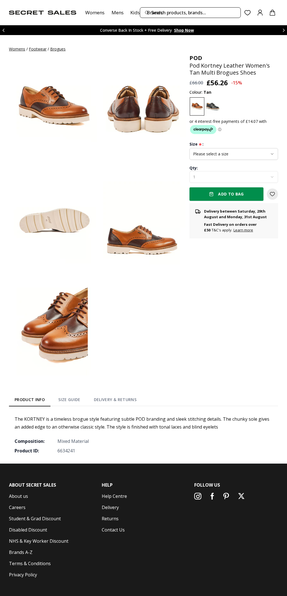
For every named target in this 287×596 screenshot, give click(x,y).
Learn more (243, 230)
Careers (17, 507)
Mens (118, 12)
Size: (196, 144)
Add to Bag (231, 194)
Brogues (58, 49)
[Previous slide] (3, 30)
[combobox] (190, 12)
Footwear (38, 49)
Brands (155, 12)
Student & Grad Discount (35, 519)
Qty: (193, 168)
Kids (135, 12)
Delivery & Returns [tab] (115, 399)
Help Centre (114, 496)
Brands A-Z (21, 552)
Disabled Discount (28, 530)
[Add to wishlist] (272, 194)
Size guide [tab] (69, 399)
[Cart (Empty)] (272, 12)
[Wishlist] (247, 13)
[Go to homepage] (42, 12)
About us (18, 496)
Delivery (110, 507)
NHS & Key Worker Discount (38, 541)
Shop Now (184, 30)
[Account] (260, 12)
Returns (110, 519)
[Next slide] (283, 30)
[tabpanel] (143, 434)
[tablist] (75, 401)
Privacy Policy (23, 575)
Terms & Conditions (30, 563)
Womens (95, 12)
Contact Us (113, 530)
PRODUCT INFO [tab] (30, 399)
